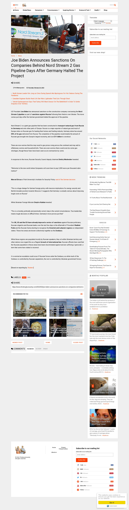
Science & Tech (84, 10)
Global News (27, 10)
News (20, 56)
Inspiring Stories (68, 10)
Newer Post (17, 342)
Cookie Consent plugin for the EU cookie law (112, 506)
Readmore (95, 309)
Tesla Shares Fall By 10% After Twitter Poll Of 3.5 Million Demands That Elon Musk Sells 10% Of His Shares (65, 330)
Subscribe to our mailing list (97, 34)
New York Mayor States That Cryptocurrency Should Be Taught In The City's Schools (28, 330)
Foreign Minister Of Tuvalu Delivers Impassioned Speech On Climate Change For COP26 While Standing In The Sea (65, 309)
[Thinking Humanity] (24, 5)
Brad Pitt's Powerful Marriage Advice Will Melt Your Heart (101, 421)
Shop (105, 10)
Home (16, 10)
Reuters (30, 268)
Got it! (112, 502)
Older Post (78, 342)
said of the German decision (65, 180)
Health (96, 10)
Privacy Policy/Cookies (63, 448)
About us (54, 452)
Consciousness (52, 10)
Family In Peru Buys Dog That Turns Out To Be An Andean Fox (30, 311)
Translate (108, 23)
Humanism (38, 10)
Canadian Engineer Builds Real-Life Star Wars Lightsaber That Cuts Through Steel (41, 99)
